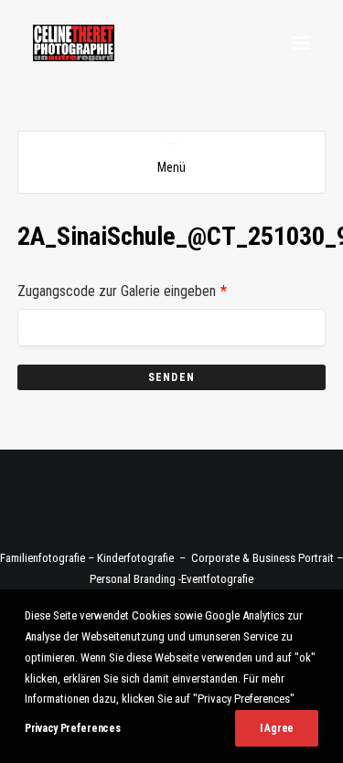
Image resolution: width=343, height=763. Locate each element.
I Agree (277, 728)
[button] (301, 43)
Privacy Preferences (72, 728)
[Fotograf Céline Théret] (73, 43)
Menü (171, 167)
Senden (171, 377)
